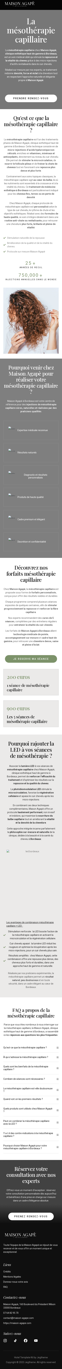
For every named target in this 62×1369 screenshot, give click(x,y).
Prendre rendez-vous (31, 98)
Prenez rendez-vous (31, 1216)
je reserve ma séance (31, 659)
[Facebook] (25, 1340)
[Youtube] (36, 1340)
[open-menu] (57, 4)
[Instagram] (5, 1340)
